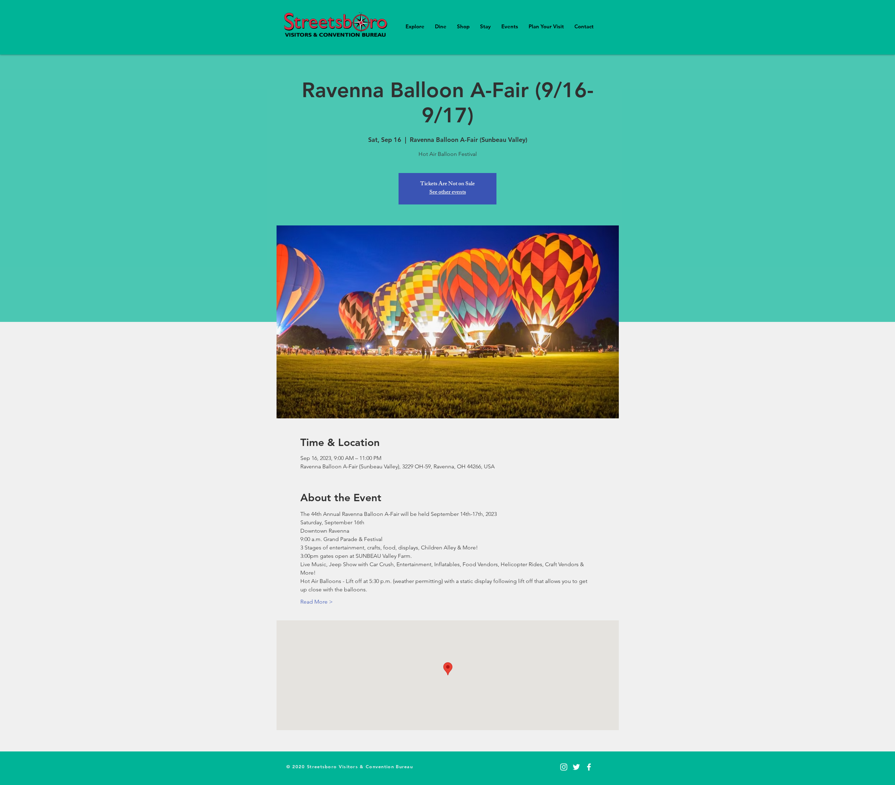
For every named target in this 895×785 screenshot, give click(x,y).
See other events (447, 193)
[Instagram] (563, 767)
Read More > (316, 601)
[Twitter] (576, 767)
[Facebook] (589, 767)
